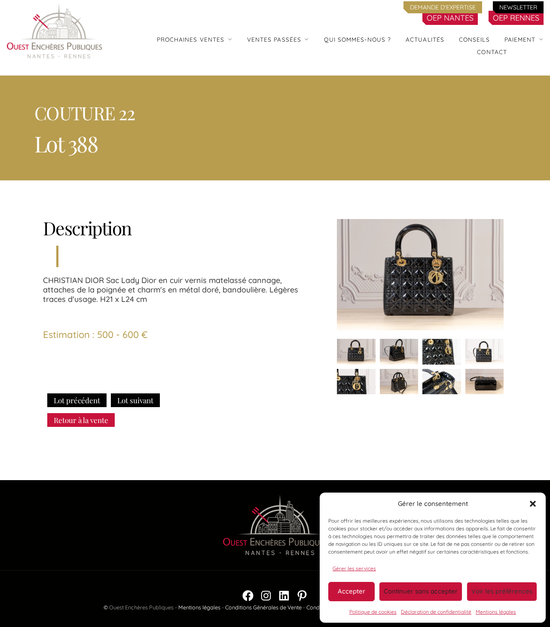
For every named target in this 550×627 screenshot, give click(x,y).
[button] (533, 503)
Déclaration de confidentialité (436, 612)
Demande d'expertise (443, 7)
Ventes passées (274, 39)
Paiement (520, 39)
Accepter (351, 591)
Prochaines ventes (191, 39)
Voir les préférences (501, 591)
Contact (492, 51)
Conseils (474, 39)
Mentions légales (496, 612)
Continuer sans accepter (421, 591)
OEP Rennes (516, 18)
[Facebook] (247, 595)
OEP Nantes (450, 18)
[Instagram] (266, 595)
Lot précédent (77, 400)
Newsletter (518, 7)
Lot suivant (135, 400)
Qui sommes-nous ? (357, 39)
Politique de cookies (373, 612)
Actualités (425, 39)
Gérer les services (354, 568)
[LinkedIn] (284, 595)
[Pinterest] (302, 595)
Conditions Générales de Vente (263, 607)
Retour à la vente (81, 420)
